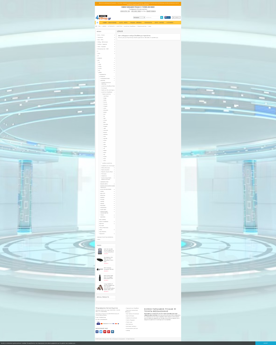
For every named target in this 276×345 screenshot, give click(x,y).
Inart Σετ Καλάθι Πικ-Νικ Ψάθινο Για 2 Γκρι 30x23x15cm (109, 250)
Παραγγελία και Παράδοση (132, 308)
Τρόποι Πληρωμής (130, 320)
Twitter (100, 331)
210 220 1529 (136, 11)
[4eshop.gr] (103, 17)
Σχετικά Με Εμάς (130, 315)
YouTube (104, 331)
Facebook (97, 331)
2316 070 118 (125, 11)
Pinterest (108, 331)
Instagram (112, 331)
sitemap (128, 330)
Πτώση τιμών (129, 322)
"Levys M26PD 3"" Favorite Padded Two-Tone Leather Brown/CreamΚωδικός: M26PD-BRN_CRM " (109, 286)
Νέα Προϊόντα (129, 324)
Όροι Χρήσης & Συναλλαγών (132, 313)
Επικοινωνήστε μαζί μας (132, 328)
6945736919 (151, 11)
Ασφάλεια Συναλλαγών (131, 318)
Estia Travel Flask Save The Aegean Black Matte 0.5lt (108, 277)
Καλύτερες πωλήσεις (131, 326)
